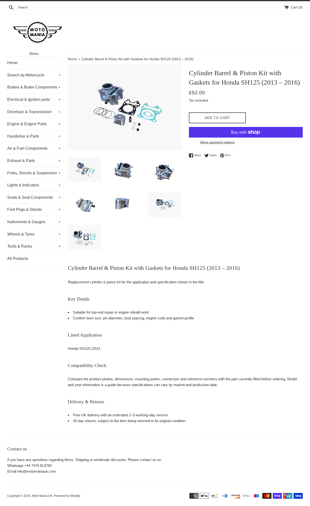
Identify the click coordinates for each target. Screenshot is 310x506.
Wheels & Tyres (34, 234)
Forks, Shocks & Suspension (34, 173)
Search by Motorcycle (34, 75)
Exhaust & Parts (34, 161)
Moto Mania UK (42, 496)
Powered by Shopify (67, 496)
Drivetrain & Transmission (34, 112)
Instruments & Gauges (34, 222)
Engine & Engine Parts (34, 124)
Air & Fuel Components (34, 148)
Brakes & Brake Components (34, 87)
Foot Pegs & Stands (34, 209)
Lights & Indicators (34, 185)
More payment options (217, 142)
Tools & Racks (34, 246)
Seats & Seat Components (34, 197)
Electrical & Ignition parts (34, 99)
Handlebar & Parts (34, 136)
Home (12, 63)
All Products (17, 259)
